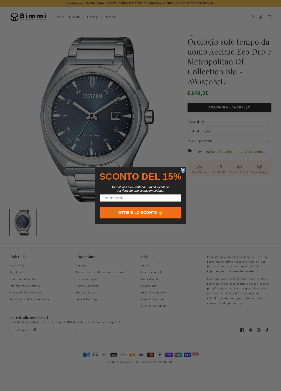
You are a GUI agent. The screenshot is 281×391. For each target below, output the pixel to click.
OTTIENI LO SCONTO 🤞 (140, 212)
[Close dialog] (183, 170)
